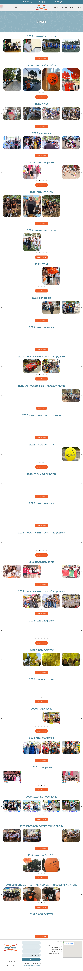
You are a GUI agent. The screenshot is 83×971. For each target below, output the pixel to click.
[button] (16, 7)
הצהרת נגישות (10, 965)
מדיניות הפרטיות (35, 966)
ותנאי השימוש (26, 966)
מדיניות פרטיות (10, 961)
